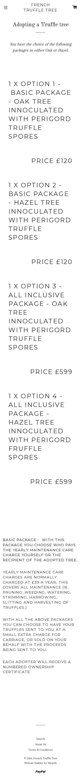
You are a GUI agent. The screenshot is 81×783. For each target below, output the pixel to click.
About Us (40, 744)
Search (40, 739)
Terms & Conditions (40, 749)
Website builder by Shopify (40, 763)
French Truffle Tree (40, 7)
